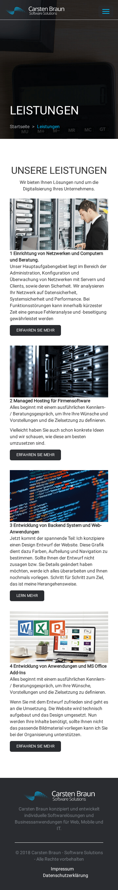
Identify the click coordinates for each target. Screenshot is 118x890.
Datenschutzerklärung (65, 875)
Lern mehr (27, 595)
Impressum (62, 868)
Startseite (20, 126)
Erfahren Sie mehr (35, 330)
